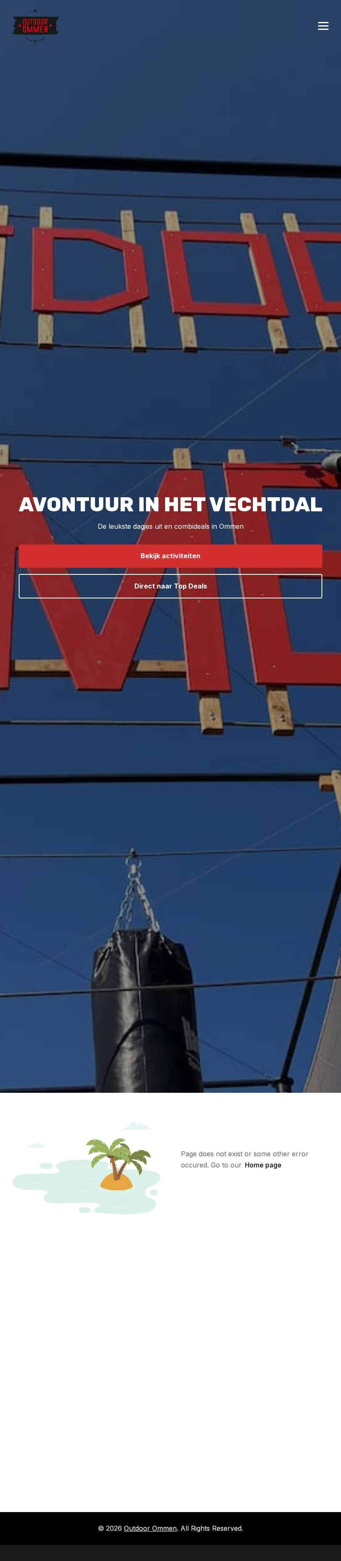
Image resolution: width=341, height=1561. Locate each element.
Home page (263, 1165)
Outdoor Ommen (150, 1528)
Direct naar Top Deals (170, 586)
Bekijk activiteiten (170, 556)
